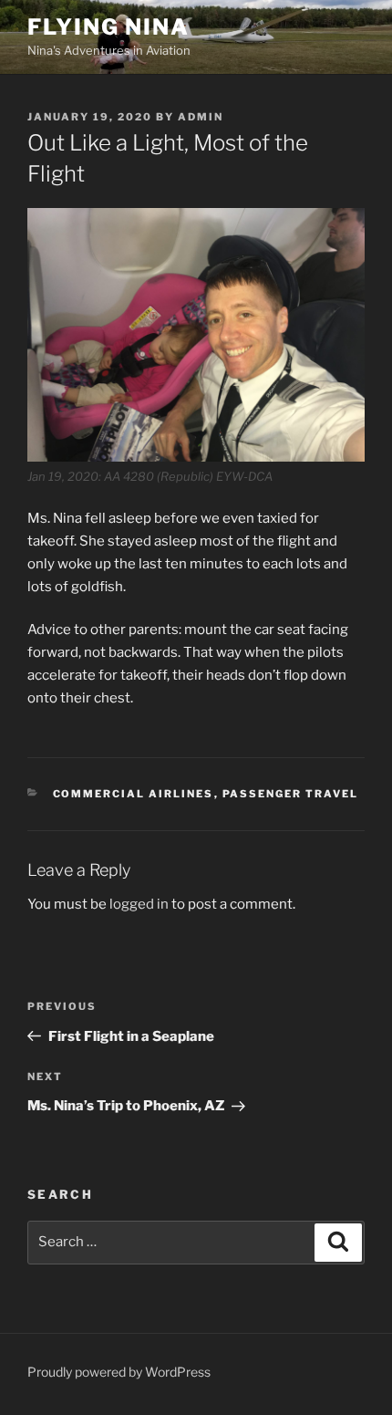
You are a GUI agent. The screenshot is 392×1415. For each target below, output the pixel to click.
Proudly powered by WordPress (119, 1371)
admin (200, 116)
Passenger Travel (290, 793)
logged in (139, 904)
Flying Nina (108, 27)
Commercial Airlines (133, 793)
